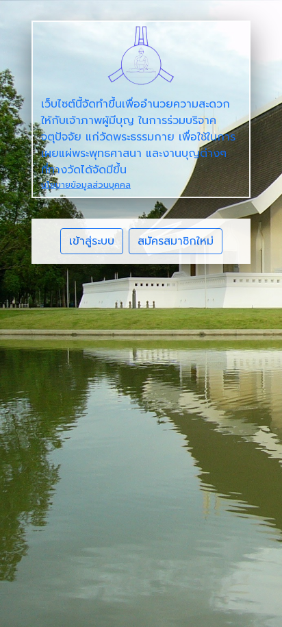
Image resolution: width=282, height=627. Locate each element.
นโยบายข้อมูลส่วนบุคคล (86, 184)
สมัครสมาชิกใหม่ (176, 241)
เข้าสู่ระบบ (91, 241)
